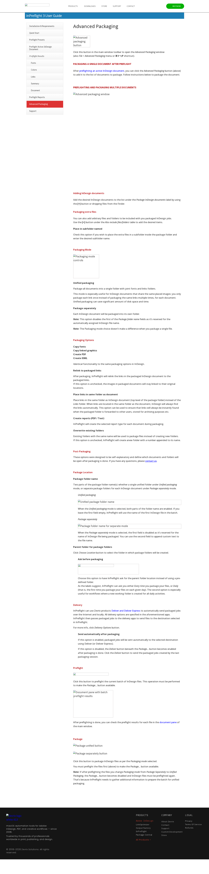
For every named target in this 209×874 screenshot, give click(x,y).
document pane (168, 722)
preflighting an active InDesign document (101, 70)
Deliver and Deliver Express (125, 610)
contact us (151, 461)
